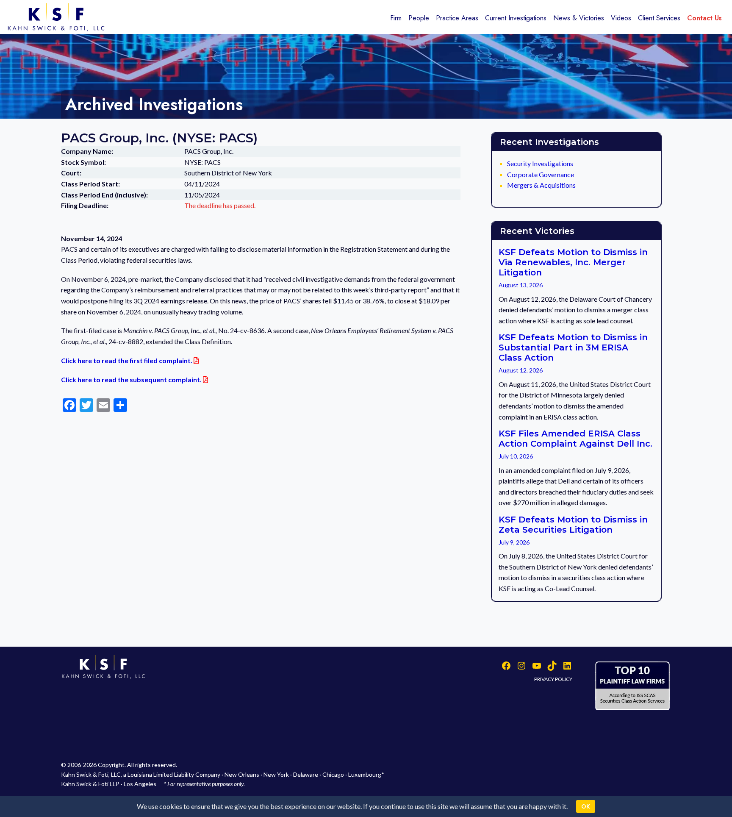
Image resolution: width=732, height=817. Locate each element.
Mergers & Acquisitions (541, 185)
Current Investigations (515, 18)
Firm (396, 18)
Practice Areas (457, 18)
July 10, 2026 (516, 456)
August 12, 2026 (521, 370)
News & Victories (578, 18)
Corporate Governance (540, 174)
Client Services (659, 18)
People (418, 18)
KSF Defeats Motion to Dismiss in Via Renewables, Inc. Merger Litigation (573, 262)
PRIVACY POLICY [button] (553, 679)
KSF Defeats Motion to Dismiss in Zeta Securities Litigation (573, 524)
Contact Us (704, 18)
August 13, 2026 (521, 285)
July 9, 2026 (514, 542)
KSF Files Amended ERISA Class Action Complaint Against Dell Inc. (575, 438)
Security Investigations (540, 163)
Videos (621, 18)
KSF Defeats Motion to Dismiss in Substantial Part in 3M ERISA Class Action (573, 347)
